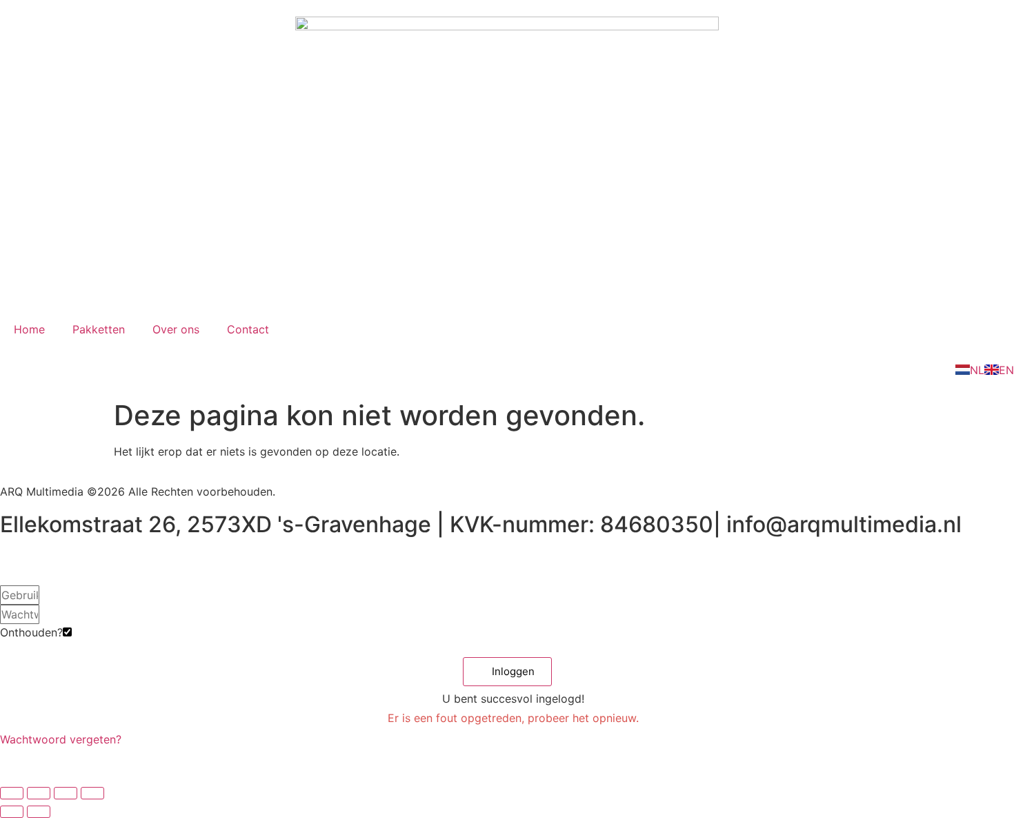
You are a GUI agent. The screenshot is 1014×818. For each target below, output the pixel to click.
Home (29, 329)
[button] (507, 671)
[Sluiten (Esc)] (92, 793)
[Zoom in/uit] (11, 793)
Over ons (175, 329)
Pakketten (98, 329)
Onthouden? (31, 632)
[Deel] (65, 793)
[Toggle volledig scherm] (38, 793)
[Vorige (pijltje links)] (11, 812)
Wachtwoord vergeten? (60, 739)
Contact (248, 329)
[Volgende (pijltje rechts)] (38, 812)
